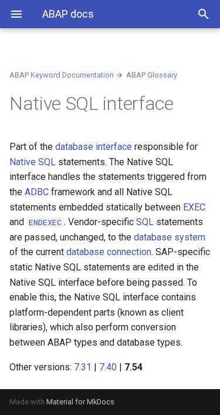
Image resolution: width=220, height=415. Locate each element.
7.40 (108, 367)
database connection (108, 251)
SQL (145, 221)
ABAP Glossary (151, 75)
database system (169, 237)
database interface (93, 146)
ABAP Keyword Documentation (61, 75)
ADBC (37, 192)
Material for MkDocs (80, 401)
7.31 (83, 367)
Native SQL (32, 162)
